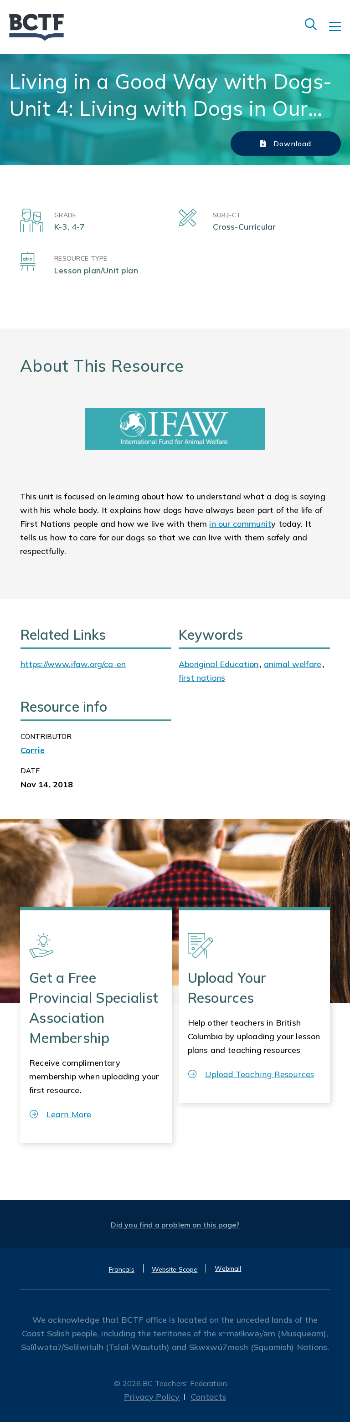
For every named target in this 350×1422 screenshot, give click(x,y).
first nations (202, 677)
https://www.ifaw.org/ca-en (73, 664)
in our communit (240, 523)
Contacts (208, 1396)
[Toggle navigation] (339, 33)
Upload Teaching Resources (259, 1074)
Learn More (68, 1114)
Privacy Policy (152, 1396)
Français (121, 1269)
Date (30, 770)
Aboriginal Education (219, 664)
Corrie (33, 750)
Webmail (228, 1268)
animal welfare (293, 664)
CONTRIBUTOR (46, 736)
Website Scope (175, 1269)
